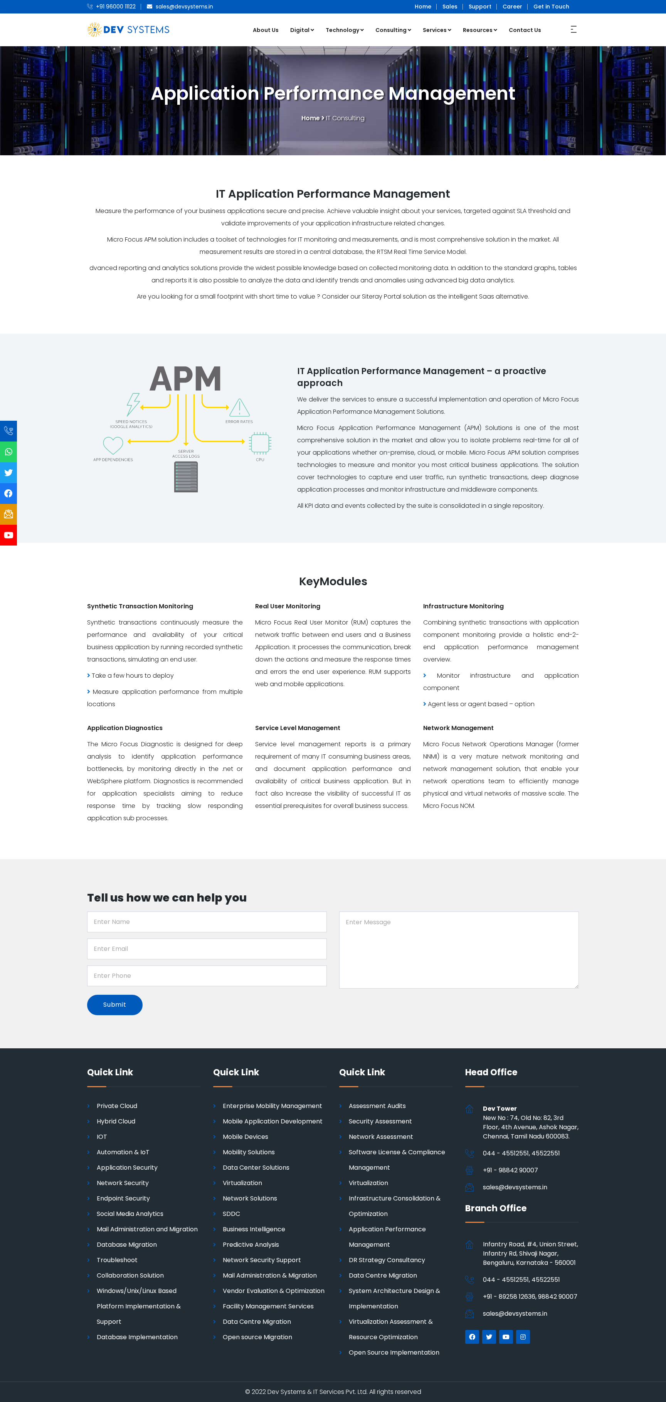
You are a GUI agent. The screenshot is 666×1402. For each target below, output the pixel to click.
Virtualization (242, 1183)
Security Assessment (380, 1121)
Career (512, 6)
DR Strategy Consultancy (387, 1260)
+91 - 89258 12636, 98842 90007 (530, 1296)
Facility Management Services (268, 1306)
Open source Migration (257, 1337)
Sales (449, 6)
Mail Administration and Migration (147, 1229)
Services (435, 30)
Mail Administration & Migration (270, 1275)
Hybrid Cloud (116, 1121)
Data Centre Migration (257, 1321)
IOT (102, 1136)
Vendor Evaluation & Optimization (274, 1290)
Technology (342, 30)
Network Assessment (381, 1136)
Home (423, 6)
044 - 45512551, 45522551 (521, 1153)
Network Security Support (262, 1260)
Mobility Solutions (249, 1152)
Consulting (391, 30)
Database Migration (127, 1244)
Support (480, 6)
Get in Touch (551, 6)
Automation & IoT (123, 1152)
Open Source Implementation (394, 1352)
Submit (114, 1004)
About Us (266, 30)
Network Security (123, 1183)
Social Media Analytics (130, 1213)
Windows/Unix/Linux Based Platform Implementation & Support (139, 1306)
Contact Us (525, 30)
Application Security (127, 1167)
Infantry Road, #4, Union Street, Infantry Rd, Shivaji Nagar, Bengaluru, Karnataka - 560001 (530, 1253)
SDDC (231, 1213)
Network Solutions (250, 1198)
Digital (299, 30)
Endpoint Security (123, 1198)
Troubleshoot (117, 1260)
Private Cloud (117, 1105)
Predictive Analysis (251, 1244)
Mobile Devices (245, 1136)
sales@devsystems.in (515, 1187)
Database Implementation (137, 1337)
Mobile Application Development (273, 1121)
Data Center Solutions (256, 1167)
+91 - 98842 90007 (510, 1170)
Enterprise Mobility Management (272, 1105)
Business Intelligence (254, 1229)
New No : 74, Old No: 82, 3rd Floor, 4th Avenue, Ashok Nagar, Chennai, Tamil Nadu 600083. (531, 1122)
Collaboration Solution (130, 1275)
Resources (478, 30)
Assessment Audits (377, 1105)
